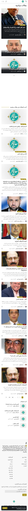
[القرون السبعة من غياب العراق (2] (23, 406)
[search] (6, 1)
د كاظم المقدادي (20, 306)
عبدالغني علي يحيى (18, 34)
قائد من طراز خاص (22, 154)
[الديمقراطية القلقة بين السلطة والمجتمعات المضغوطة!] (14, 258)
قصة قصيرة (16, 425)
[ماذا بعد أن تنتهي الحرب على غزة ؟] (14, 346)
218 (12, 397)
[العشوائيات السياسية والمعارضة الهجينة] (14, 375)
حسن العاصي (20, 335)
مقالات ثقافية (15, 406)
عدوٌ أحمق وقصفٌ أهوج (21, 213)
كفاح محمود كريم (20, 279)
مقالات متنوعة (18, 151)
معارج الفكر (21, 193)
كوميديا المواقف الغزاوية (21, 241)
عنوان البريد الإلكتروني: (22, 489)
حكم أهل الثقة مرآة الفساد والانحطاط (14, 27)
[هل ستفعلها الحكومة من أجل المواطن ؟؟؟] (14, 48)
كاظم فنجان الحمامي (19, 248)
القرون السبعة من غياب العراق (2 (12, 404)
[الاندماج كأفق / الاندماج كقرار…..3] (14, 65)
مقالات (24, 211)
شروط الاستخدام (19, 508)
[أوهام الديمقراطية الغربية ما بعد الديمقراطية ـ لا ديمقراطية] (14, 317)
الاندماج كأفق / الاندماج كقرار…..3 (17, 69)
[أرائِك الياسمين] (23, 419)
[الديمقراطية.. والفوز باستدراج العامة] (14, 116)
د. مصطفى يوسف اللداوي (18, 221)
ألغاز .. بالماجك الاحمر (21, 299)
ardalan (21, 133)
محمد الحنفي (19, 71)
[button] (5, 9)
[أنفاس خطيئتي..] (23, 425)
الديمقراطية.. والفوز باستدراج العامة (18, 126)
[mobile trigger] (25, 1)
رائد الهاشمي (19, 54)
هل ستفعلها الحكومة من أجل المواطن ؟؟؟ (15, 52)
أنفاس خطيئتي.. (16, 423)
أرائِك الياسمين (16, 417)
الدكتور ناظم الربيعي (19, 161)
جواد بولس (21, 364)
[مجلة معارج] (22, 1)
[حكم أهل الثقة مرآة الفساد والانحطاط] (14, 16)
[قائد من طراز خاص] (14, 144)
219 (9, 397)
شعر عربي (16, 418)
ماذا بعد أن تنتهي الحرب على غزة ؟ (18, 356)
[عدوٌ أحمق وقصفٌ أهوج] (14, 204)
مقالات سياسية (23, 124)
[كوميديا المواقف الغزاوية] (14, 231)
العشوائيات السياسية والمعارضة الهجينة (17, 385)
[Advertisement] (14, 90)
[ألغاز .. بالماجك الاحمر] (14, 289)
